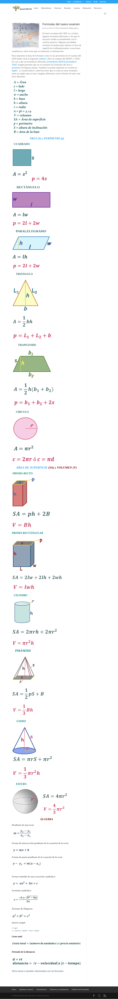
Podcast (88, 2)
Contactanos (42, 989)
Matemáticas (46, 8)
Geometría (64, 28)
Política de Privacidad (80, 989)
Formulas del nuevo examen (61, 24)
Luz (46, 28)
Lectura (77, 8)
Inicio (69, 2)
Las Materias (77, 2)
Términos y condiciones (59, 989)
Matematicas (73, 28)
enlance (43, 58)
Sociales (67, 8)
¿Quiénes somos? (26, 989)
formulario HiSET (56, 61)
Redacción (87, 8)
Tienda (95, 2)
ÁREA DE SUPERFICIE (31, 467)
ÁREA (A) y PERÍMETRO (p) (46, 138)
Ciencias (57, 8)
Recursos (103, 2)
